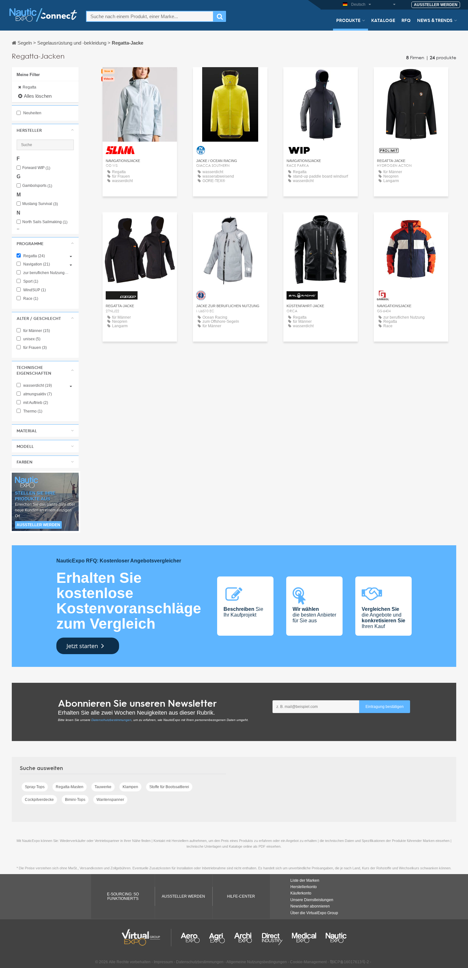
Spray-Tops (35, 787)
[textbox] (150, 16)
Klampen (130, 787)
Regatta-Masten (69, 787)
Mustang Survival (40, 203)
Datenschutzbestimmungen (111, 720)
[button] (45, 130)
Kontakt (139, 78)
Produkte (348, 20)
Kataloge (383, 20)
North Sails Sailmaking (44, 222)
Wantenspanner (110, 799)
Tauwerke (103, 787)
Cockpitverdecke (39, 799)
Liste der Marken (304, 880)
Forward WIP (36, 168)
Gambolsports (37, 185)
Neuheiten (31, 113)
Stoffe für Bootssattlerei (169, 787)
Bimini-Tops (75, 799)
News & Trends (434, 20)
